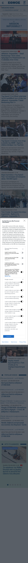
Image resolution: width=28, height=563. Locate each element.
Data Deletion (5, 342)
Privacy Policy (22, 342)
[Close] (24, 221)
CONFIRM (8, 336)
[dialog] (14, 281)
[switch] (22, 252)
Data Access (14, 342)
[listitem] (14, 249)
